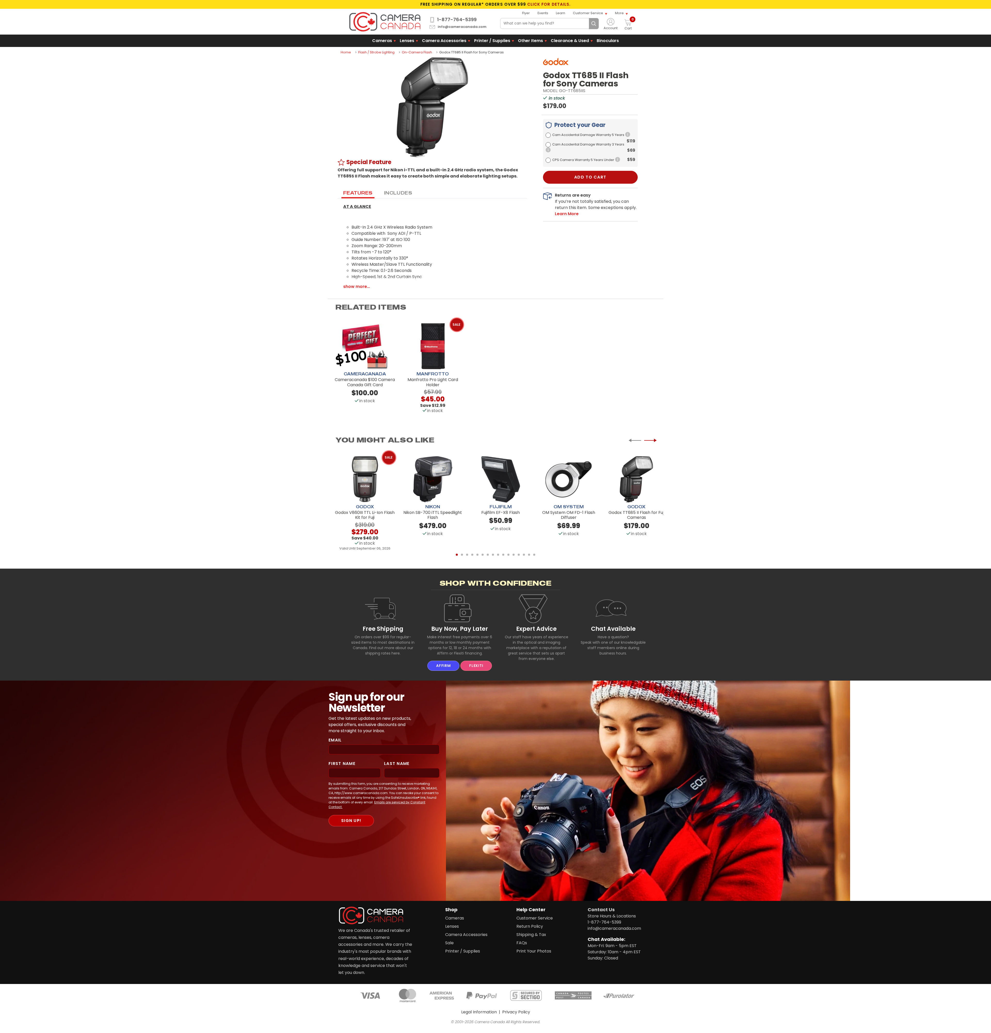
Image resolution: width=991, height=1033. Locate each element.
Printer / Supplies (492, 41)
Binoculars (608, 41)
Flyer (526, 13)
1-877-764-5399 (457, 20)
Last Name (397, 763)
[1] (457, 555)
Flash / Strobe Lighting (376, 52)
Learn (560, 13)
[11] (508, 555)
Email (335, 740)
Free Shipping (383, 629)
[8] (493, 555)
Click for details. (549, 4)
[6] (483, 555)
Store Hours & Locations (612, 916)
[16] (534, 555)
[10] (503, 555)
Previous (635, 440)
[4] (472, 555)
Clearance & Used (570, 41)
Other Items (530, 41)
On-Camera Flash (417, 52)
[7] (488, 555)
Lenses (407, 41)
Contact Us (601, 909)
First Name (342, 763)
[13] (519, 555)
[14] (524, 555)
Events (543, 13)
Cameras (382, 41)
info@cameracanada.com (462, 27)
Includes (398, 193)
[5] (477, 555)
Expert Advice (536, 629)
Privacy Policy (516, 1012)
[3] (467, 555)
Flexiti (476, 665)
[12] (514, 555)
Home (346, 52)
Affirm (443, 665)
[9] (498, 555)
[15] (529, 555)
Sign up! (351, 821)
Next (650, 440)
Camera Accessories (444, 41)
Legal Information (479, 1012)
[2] (462, 555)
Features (358, 193)
